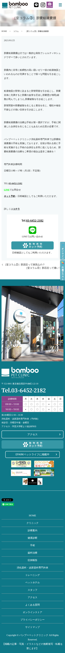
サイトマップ (32, 627)
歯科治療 (32, 552)
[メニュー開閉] (60, 4)
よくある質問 (32, 605)
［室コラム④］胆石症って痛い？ (43, 268)
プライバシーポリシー (32, 619)
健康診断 (32, 538)
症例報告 (32, 560)
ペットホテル (32, 582)
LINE (7, 190)
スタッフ (32, 590)
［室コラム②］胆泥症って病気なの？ (24, 264)
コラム (16, 31)
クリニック (32, 523)
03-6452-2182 (34, 220)
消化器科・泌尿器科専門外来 (32, 567)
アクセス (32, 434)
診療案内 (32, 530)
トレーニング (32, 575)
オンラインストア (32, 612)
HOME (4, 31)
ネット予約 (9, 196)
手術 (32, 545)
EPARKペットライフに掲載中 (32, 454)
